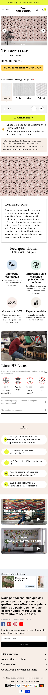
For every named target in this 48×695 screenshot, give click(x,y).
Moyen (6, 99)
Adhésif (41, 98)
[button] (21, 44)
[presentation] (4, 31)
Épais (18, 98)
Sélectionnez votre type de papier (17, 80)
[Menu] (3, 10)
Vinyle (30, 98)
